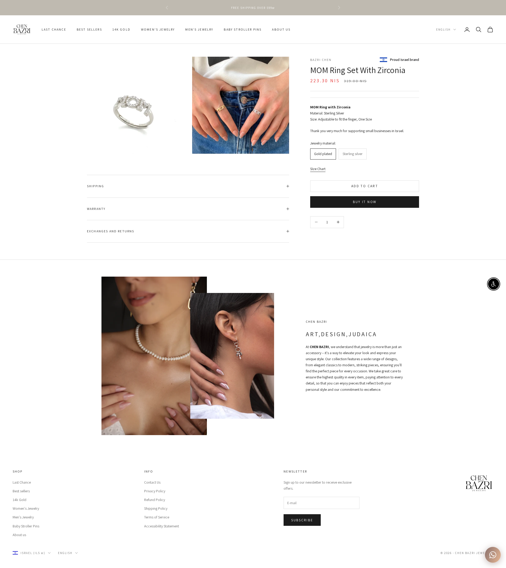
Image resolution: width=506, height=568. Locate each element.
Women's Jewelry (158, 29)
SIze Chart (317, 168)
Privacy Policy (154, 491)
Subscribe (302, 520)
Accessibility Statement (161, 526)
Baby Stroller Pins (242, 29)
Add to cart (364, 186)
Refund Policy (154, 499)
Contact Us (152, 482)
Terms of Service (156, 517)
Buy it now (364, 202)
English (443, 29)
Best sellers (89, 29)
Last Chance (54, 29)
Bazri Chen (321, 60)
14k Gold (121, 29)
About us (281, 29)
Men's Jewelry (199, 29)
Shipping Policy (155, 508)
